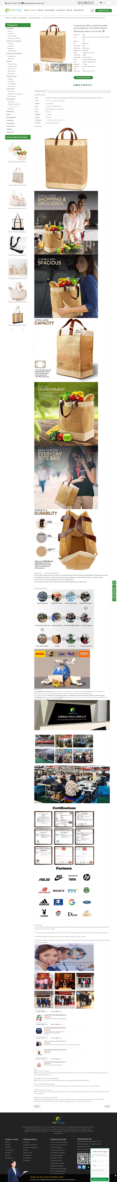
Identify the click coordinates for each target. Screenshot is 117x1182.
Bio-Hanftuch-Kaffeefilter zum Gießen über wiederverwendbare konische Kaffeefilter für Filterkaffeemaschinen (17, 325)
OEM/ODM (8, 1147)
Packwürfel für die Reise (14, 38)
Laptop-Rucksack (12, 66)
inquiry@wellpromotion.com (34, 3)
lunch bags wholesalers (56, 1147)
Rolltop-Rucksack (12, 64)
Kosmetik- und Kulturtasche (14, 53)
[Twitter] (85, 3)
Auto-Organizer (12, 86)
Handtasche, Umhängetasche (15, 94)
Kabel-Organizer (12, 83)
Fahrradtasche (11, 123)
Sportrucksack (11, 71)
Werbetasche (10, 111)
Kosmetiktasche (12, 56)
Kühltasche (11, 43)
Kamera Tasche (12, 96)
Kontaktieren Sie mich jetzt (84, 78)
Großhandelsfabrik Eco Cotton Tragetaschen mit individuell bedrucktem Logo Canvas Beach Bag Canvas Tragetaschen (17, 185)
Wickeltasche (11, 73)
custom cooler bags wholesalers (58, 1142)
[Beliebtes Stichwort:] (92, 10)
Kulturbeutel (11, 58)
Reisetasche (10, 28)
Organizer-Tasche (12, 76)
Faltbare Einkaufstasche (14, 104)
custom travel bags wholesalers (58, 1145)
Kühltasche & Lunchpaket (14, 41)
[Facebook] (79, 3)
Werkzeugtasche (11, 117)
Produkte (7, 1145)
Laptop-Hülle (10, 132)
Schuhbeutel (11, 33)
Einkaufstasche (11, 99)
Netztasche (11, 109)
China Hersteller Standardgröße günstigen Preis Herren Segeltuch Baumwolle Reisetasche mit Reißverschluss (17, 278)
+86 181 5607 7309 (14, 3)
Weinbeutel (11, 48)
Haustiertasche (11, 126)
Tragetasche (11, 101)
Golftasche (10, 129)
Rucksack (9, 61)
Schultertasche (11, 89)
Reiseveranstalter (12, 36)
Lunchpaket (11, 46)
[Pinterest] (92, 3)
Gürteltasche (10, 120)
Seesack (10, 31)
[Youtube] (89, 3)
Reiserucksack (12, 68)
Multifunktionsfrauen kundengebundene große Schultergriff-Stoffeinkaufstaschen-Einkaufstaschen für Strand (17, 161)
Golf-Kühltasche (12, 51)
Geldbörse (10, 79)
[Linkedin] (82, 3)
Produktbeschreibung (40, 91)
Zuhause (7, 1142)
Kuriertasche (11, 91)
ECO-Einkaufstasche (13, 106)
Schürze (9, 114)
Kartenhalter (11, 81)
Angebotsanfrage (103, 10)
